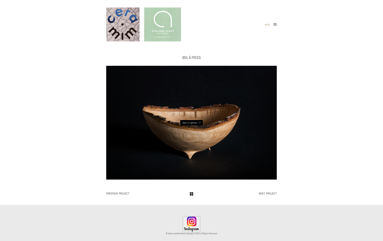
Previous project (118, 193)
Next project (268, 193)
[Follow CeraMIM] (191, 224)
